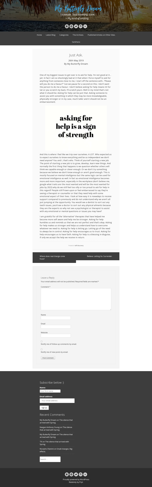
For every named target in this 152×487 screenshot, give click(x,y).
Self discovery (79, 245)
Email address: (46, 396)
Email (43, 323)
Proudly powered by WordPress (76, 479)
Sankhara (76, 42)
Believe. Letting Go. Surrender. (99, 256)
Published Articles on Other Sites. (101, 35)
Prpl (81, 482)
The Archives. (78, 35)
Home (39, 35)
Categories (64, 35)
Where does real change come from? (52, 257)
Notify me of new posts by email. (54, 352)
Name (43, 315)
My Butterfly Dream (77, 63)
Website (44, 332)
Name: (43, 387)
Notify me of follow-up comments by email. (59, 344)
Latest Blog (50, 35)
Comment (45, 287)
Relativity (72, 482)
